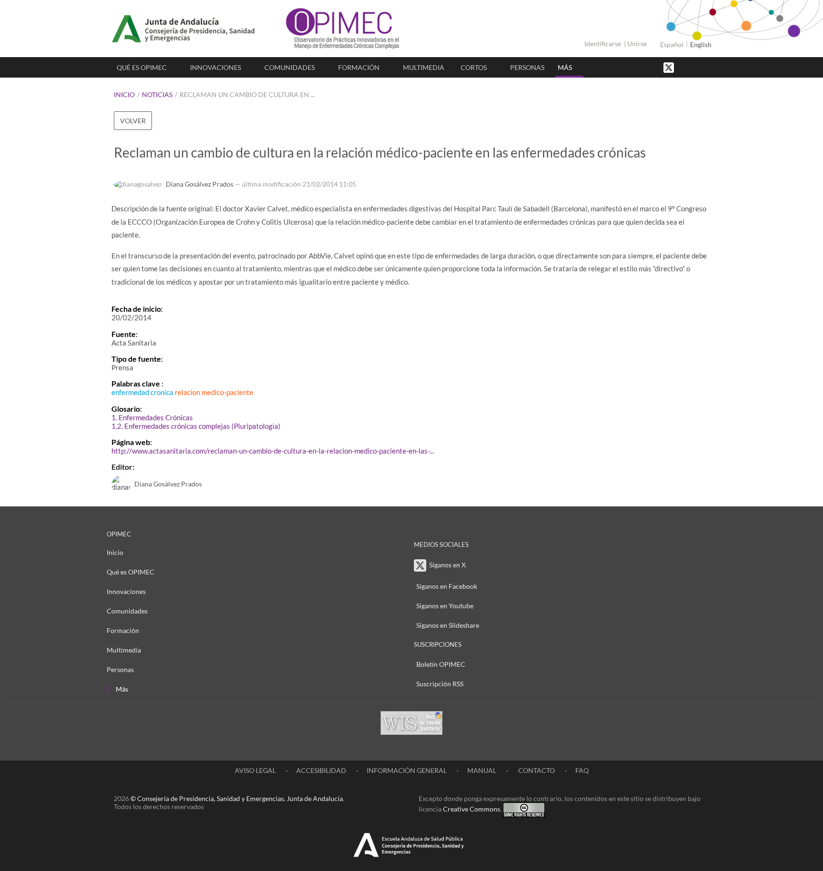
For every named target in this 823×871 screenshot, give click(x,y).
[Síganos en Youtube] (695, 67)
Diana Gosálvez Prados (199, 184)
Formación (359, 67)
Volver (133, 121)
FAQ (582, 770)
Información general (407, 770)
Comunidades (289, 67)
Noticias (157, 94)
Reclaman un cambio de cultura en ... (247, 94)
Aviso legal (255, 770)
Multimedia (423, 67)
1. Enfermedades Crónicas (152, 417)
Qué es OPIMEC (142, 67)
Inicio (124, 94)
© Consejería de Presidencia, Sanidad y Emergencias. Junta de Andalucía (236, 798)
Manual (481, 770)
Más (565, 67)
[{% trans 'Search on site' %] (704, 67)
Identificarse (602, 44)
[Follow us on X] (670, 67)
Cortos (474, 67)
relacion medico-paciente (214, 392)
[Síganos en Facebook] (685, 67)
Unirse (637, 44)
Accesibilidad (321, 770)
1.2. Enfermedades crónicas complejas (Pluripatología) (196, 426)
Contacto (536, 770)
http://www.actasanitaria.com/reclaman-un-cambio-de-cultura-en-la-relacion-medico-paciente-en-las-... (272, 450)
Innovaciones (215, 67)
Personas (527, 67)
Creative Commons (471, 809)
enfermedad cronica (142, 392)
